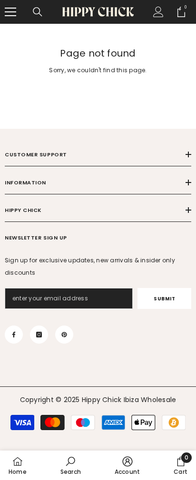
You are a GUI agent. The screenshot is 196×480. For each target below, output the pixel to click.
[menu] (10, 12)
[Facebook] (14, 335)
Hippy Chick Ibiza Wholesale (129, 399)
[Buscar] (37, 12)
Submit (164, 298)
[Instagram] (39, 335)
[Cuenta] (158, 12)
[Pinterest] (64, 335)
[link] (70, 465)
